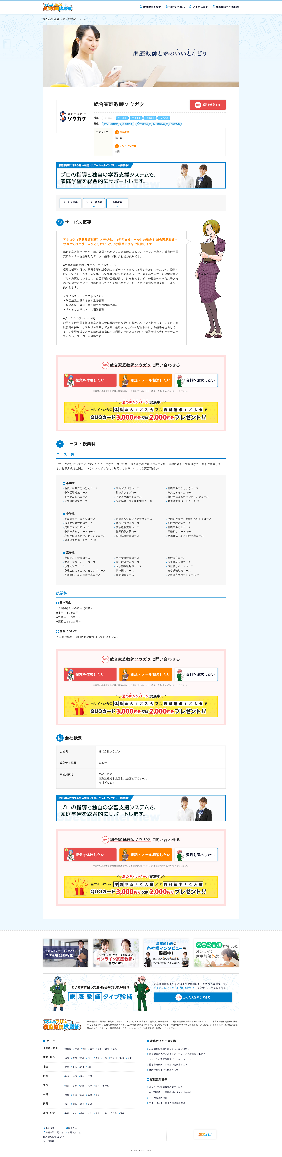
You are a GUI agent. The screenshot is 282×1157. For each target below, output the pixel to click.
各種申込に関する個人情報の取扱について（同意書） (54, 1136)
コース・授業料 (94, 202)
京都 (75, 1086)
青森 (77, 1049)
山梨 (122, 1058)
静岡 (75, 1076)
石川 (82, 1067)
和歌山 (106, 1086)
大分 (90, 1113)
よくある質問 (200, 7)
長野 (130, 1058)
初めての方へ (177, 7)
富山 (75, 1067)
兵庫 (90, 1086)
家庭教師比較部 (51, 19)
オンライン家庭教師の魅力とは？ (166, 1087)
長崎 (82, 1113)
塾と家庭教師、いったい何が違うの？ (168, 1064)
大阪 (82, 1086)
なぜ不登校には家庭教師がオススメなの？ (170, 1092)
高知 (82, 1104)
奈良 (97, 1086)
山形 (99, 1049)
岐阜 (67, 1076)
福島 (115, 1049)
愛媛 (90, 1104)
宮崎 (105, 1113)
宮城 (107, 1049)
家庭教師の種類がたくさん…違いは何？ (169, 1048)
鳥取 (67, 1095)
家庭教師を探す (152, 7)
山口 (97, 1095)
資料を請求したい (200, 380)
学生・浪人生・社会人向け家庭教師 (167, 1103)
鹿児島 (113, 1113)
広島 (82, 1095)
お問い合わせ (74, 1132)
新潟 (67, 1067)
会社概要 (117, 202)
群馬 (82, 1058)
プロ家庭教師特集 (158, 1097)
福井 (90, 1067)
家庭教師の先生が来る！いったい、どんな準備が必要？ (177, 1054)
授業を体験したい (90, 380)
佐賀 (75, 1113)
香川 (67, 1104)
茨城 (67, 1058)
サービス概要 (70, 202)
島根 (90, 1095)
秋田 (84, 1049)
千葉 (105, 1058)
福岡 (67, 1113)
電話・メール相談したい (151, 380)
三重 (90, 1076)
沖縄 (122, 1113)
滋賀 (67, 1086)
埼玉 (90, 1058)
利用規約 (72, 1128)
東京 (97, 1058)
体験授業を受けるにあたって (163, 1070)
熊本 (97, 1113)
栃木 (75, 1058)
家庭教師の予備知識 (227, 7)
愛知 (82, 1076)
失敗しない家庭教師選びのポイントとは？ (170, 1059)
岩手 (92, 1049)
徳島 (75, 1104)
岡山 (75, 1095)
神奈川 (113, 1058)
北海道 (68, 1049)
